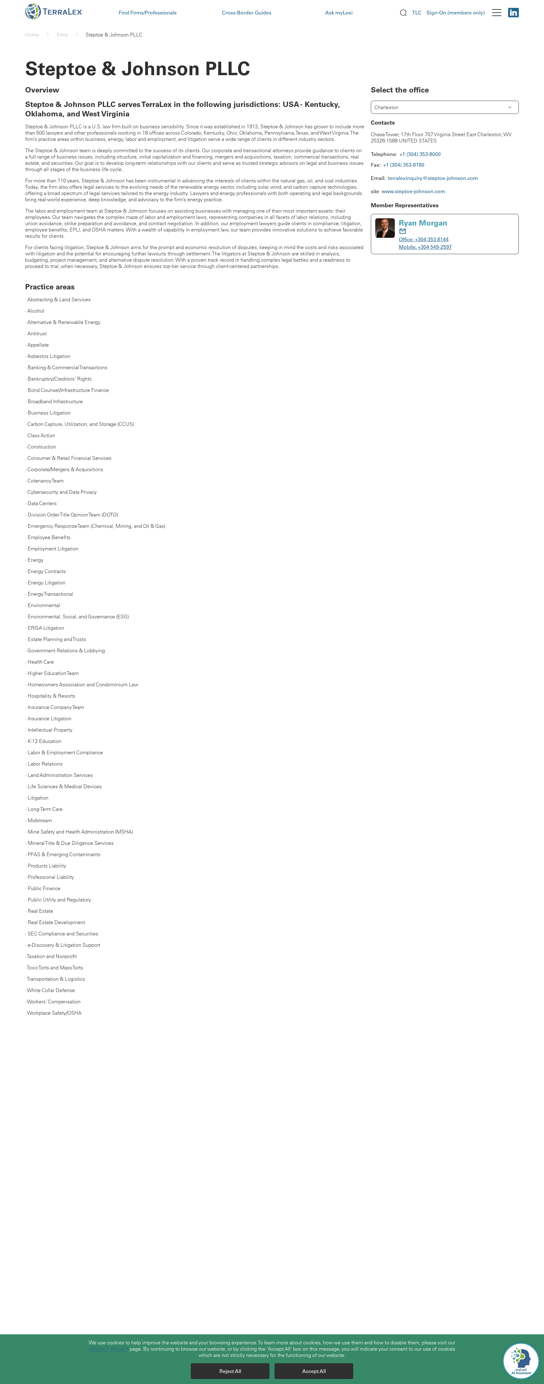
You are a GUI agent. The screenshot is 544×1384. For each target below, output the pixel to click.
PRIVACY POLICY (108, 1349)
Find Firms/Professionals (148, 12)
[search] (403, 12)
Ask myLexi (339, 12)
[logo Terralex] (59, 12)
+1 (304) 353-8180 (403, 165)
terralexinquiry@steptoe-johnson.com (433, 178)
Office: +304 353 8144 (424, 239)
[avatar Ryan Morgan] (385, 234)
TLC (417, 12)
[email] (402, 231)
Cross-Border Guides (246, 12)
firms (62, 34)
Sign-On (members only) (456, 12)
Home (32, 34)
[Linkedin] (513, 12)
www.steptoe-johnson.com (413, 191)
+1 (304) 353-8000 (420, 154)
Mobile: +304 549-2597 (425, 247)
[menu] (497, 12)
